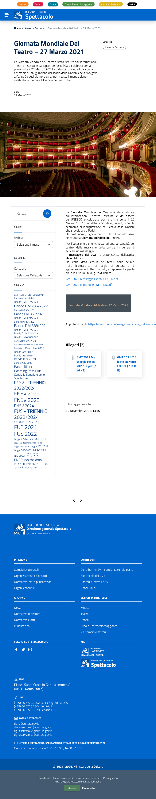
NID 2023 (19, 455)
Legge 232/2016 (39, 446)
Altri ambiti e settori (93, 632)
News (17, 607)
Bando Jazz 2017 (23, 352)
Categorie (20, 268)
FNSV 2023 (27, 400)
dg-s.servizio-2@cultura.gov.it (33, 730)
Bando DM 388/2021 (31, 325)
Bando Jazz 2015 (34, 348)
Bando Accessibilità (24, 298)
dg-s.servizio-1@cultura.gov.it (33, 727)
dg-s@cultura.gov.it (26, 723)
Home (17, 28)
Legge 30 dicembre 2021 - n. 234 (28, 443)
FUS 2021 (25, 427)
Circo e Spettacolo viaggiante (99, 626)
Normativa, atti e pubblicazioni (33, 581)
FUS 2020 (32, 422)
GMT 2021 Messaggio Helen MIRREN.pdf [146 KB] (86, 364)
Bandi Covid (88, 588)
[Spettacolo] (18, 14)
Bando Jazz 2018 (23, 355)
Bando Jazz (19, 348)
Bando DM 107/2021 (26, 302)
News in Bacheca (34, 28)
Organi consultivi (24, 588)
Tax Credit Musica (23, 467)
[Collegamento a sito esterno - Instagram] (30, 649)
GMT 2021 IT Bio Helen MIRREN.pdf (89, 284)
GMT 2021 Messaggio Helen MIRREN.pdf (92, 278)
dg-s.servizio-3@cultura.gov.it (33, 734)
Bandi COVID (38, 295)
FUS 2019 (19, 422)
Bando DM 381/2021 (25, 321)
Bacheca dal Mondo (22, 295)
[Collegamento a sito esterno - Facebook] (16, 649)
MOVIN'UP (40, 450)
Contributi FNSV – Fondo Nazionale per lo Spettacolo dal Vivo (107, 572)
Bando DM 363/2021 (29, 314)
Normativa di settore (27, 613)
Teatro (84, 613)
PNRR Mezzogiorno (28, 460)
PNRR (32, 455)
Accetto (72, 788)
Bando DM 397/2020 (26, 330)
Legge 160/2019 (21, 446)
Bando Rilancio (24, 367)
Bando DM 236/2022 (31, 306)
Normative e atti (24, 619)
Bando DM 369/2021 (26, 318)
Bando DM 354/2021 (25, 310)
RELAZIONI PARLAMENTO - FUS (31, 464)
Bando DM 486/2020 (26, 337)
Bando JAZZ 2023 (23, 362)
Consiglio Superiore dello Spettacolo (29, 376)
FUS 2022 (25, 433)
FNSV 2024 (24, 405)
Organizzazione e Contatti (30, 575)
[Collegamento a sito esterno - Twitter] (23, 649)
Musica (85, 607)
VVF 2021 (38, 468)
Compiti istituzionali (26, 569)
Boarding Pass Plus (27, 371)
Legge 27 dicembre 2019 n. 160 (30, 439)
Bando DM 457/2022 (26, 333)
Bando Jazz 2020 (25, 359)
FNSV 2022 (27, 393)
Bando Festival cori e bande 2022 (28, 345)
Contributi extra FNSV (94, 581)
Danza (85, 619)
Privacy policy (88, 788)
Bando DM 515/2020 (25, 341)
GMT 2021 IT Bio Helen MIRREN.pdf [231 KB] (127, 364)
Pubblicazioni (22, 626)
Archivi (18, 238)
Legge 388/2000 (22, 450)
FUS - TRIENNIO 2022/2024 (31, 414)
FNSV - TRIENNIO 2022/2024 (30, 385)
